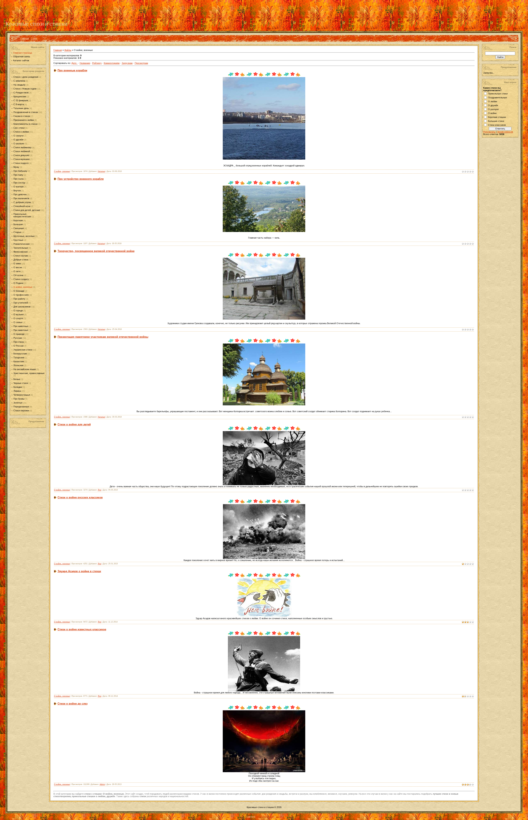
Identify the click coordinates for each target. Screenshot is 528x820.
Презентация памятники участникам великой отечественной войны (103, 336)
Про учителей (20, 302)
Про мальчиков (21, 198)
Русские (17, 338)
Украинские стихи (22, 349)
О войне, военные (22, 287)
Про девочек (20, 194)
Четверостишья (21, 395)
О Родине (18, 283)
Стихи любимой (21, 151)
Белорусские (20, 353)
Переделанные (21, 406)
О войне (492, 113)
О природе (19, 334)
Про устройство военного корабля (81, 178)
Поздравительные (497, 97)
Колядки (17, 387)
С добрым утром (22, 202)
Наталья (101, 171)
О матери (18, 186)
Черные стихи (20, 383)
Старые (17, 232)
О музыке (18, 314)
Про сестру (19, 182)
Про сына (18, 179)
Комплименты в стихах (25, 124)
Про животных (20, 326)
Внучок (17, 190)
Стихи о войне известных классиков (82, 629)
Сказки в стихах (21, 116)
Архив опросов (505, 132)
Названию (85, 63)
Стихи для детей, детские (26, 210)
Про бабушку (20, 171)
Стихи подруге (21, 163)
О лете (17, 271)
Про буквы (19, 399)
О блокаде (18, 291)
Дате (73, 63)
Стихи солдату (21, 279)
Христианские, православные (29, 373)
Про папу (18, 175)
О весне (17, 267)
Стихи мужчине (21, 159)
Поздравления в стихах (25, 112)
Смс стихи (19, 128)
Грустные (18, 240)
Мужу (16, 167)
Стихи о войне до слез (72, 703)
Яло (99, 490)
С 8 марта (18, 104)
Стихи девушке (21, 155)
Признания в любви (23, 120)
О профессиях (21, 295)
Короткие (18, 220)
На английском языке (24, 369)
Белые (16, 379)
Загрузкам (127, 63)
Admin (102, 784)
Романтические (21, 244)
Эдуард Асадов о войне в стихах (79, 571)
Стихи (34, 38)
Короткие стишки (497, 117)
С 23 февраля (20, 100)
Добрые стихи (20, 259)
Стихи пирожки (21, 410)
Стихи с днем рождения (25, 77)
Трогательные (20, 248)
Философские (20, 252)
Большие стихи (496, 121)
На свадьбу (19, 85)
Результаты (489, 132)
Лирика (17, 391)
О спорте (18, 318)
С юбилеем (19, 81)
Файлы (67, 50)
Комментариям (112, 63)
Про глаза (18, 342)
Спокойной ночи (21, 206)
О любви (492, 101)
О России (18, 346)
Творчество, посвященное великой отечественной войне (96, 251)
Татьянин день (21, 108)
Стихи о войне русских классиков (80, 497)
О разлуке (18, 143)
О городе (18, 310)
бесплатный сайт (265, 816)
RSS (505, 38)
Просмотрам (141, 63)
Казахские (18, 361)
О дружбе (18, 139)
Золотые (17, 402)
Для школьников (22, 306)
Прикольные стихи (498, 93)
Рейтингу (97, 63)
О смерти (18, 135)
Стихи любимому (22, 147)
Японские (18, 365)
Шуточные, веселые (24, 236)
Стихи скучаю (20, 255)
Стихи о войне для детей (74, 424)
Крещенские (19, 96)
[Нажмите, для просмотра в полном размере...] (264, 159)
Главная (24, 38)
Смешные (18, 228)
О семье (17, 322)
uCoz (279, 816)
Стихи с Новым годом (25, 88)
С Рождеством (21, 92)
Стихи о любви (21, 132)
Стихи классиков (497, 125)
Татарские (18, 357)
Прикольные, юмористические (22, 215)
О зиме (17, 263)
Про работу (19, 299)
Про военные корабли (72, 70)
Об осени (18, 275)
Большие (18, 224)
